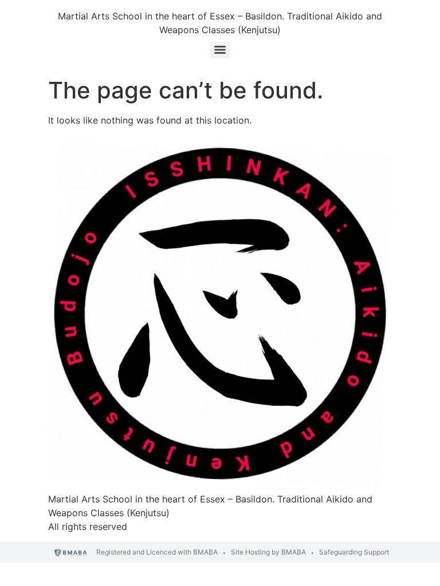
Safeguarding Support (354, 552)
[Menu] (220, 49)
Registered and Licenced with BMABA (157, 552)
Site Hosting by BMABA (268, 552)
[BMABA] (71, 553)
